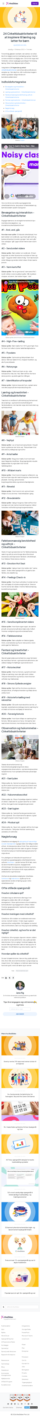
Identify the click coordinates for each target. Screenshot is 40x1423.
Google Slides (26, 1329)
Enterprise (25, 1351)
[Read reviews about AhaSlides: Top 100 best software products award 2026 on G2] (13, 1397)
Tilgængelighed (27, 1382)
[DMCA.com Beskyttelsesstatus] (31, 1407)
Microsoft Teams (27, 1336)
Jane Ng (10, 49)
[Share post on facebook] (13, 978)
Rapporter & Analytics (8, 1354)
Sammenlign (5, 1364)
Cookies (24, 1376)
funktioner (5, 878)
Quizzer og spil (20, 45)
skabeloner (15, 878)
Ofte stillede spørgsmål (13, 111)
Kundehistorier (6, 1385)
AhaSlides (10, 862)
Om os (24, 1360)
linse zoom (25, 1339)
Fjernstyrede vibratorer (8, 1351)
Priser (24, 1344)
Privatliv (24, 1373)
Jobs (23, 1366)
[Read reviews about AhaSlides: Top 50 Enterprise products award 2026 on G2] (27, 1397)
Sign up (35, 3)
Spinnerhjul (4, 1348)
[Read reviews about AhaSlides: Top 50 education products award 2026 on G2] (20, 1397)
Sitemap (19, 1407)
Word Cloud (5, 1336)
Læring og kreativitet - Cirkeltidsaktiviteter (20, 92)
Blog (2, 1367)
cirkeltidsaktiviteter (8, 70)
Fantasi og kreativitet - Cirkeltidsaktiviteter (20, 100)
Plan (23, 1348)
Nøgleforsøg (9, 108)
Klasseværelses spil (22, 970)
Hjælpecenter (5, 1378)
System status (8, 1407)
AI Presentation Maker (8, 1342)
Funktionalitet (5, 1326)
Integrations (26, 1326)
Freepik (22, 140)
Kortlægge (4, 1345)
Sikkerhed (25, 1379)
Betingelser (25, 1370)
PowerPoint (25, 1332)
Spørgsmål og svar (7, 1339)
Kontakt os (25, 1363)
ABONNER (20, 1014)
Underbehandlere (27, 1385)
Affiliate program (6, 1381)
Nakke (3, 1332)
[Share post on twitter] (9, 978)
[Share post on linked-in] (6, 978)
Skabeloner (5, 1370)
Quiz (2, 1329)
